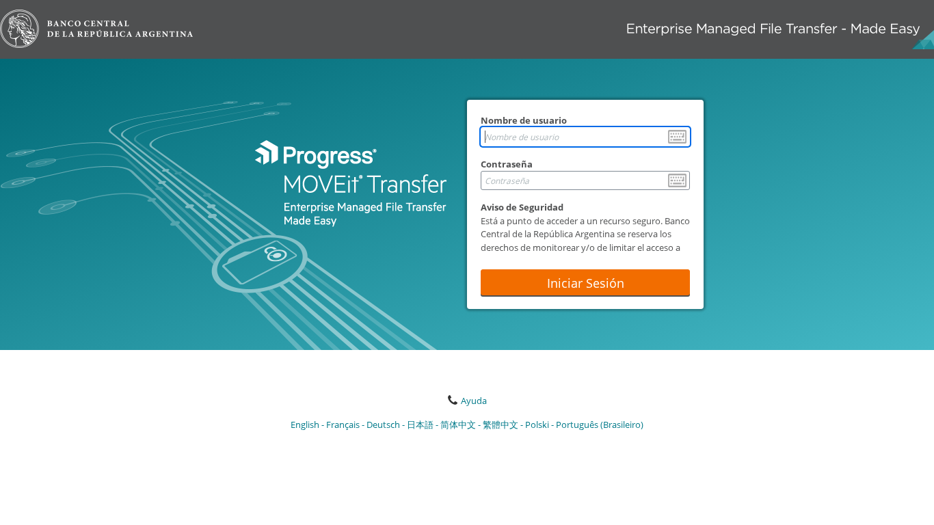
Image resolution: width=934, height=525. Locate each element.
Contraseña (507, 164)
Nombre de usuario (524, 120)
